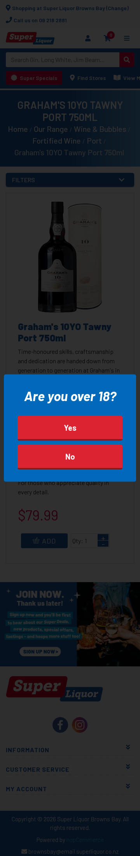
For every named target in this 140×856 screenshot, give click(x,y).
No (70, 456)
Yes (70, 427)
